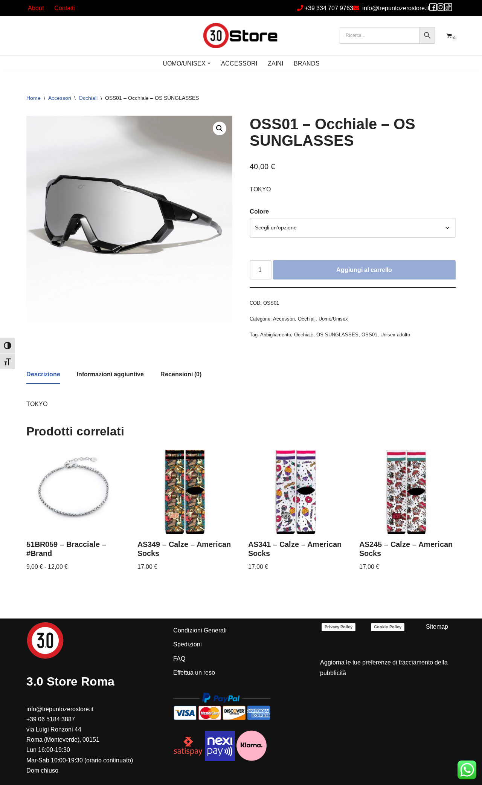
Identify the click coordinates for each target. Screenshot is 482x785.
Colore (259, 211)
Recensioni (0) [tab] (180, 374)
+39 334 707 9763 (329, 8)
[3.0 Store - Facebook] (433, 7)
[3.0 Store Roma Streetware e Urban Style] (241, 35)
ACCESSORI (239, 63)
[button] (208, 63)
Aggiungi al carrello (364, 270)
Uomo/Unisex (333, 319)
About (36, 8)
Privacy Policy (338, 626)
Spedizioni (187, 644)
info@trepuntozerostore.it (395, 8)
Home (33, 98)
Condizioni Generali (200, 630)
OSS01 (369, 335)
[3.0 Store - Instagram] (440, 7)
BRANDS (307, 63)
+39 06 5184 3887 (50, 719)
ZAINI (275, 63)
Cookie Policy (387, 626)
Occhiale (303, 335)
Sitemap (437, 626)
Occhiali (88, 98)
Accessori (59, 98)
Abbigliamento (275, 335)
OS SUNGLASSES (337, 335)
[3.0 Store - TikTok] (448, 7)
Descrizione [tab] (43, 374)
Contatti (64, 8)
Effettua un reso (194, 672)
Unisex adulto (395, 335)
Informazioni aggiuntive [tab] (110, 374)
